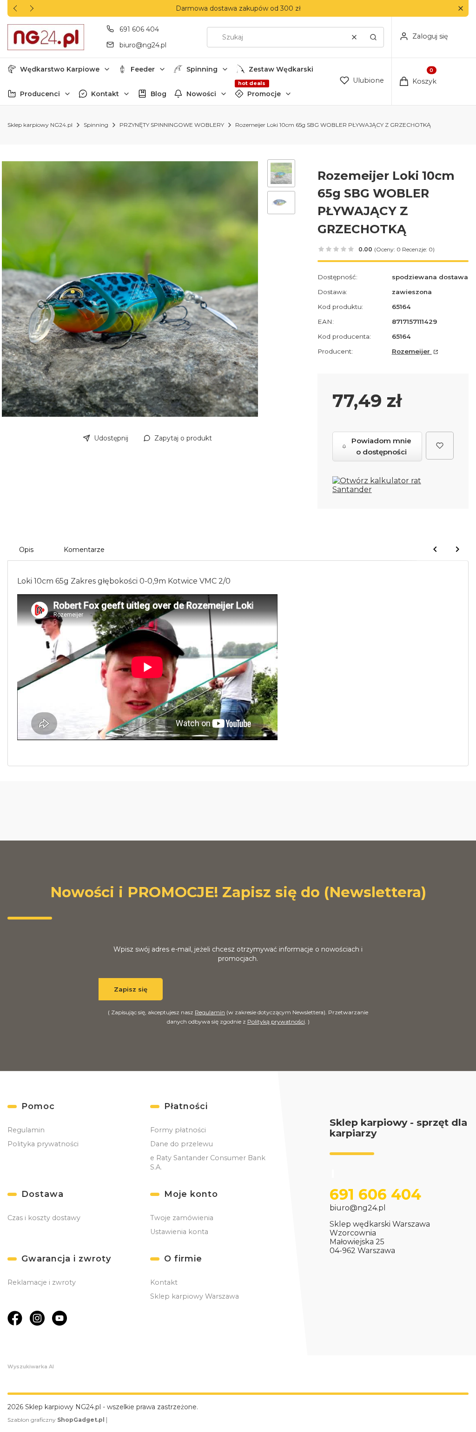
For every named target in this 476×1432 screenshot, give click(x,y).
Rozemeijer (412, 351)
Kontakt (105, 94)
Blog (158, 94)
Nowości (201, 94)
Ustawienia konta (179, 1232)
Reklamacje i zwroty (41, 1282)
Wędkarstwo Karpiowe (59, 69)
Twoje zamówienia (181, 1218)
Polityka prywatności (43, 1144)
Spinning (202, 69)
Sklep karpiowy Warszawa (194, 1296)
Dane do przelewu (181, 1144)
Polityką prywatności (276, 1021)
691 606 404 (139, 29)
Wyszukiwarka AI (30, 1366)
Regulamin (210, 1012)
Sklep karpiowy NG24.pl (40, 124)
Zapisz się (130, 989)
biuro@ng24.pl (142, 45)
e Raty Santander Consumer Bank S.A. (207, 1162)
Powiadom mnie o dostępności (381, 446)
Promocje (264, 94)
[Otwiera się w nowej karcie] (14, 1318)
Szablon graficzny (56, 1419)
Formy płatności (178, 1130)
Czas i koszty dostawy (43, 1218)
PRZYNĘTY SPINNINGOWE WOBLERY (171, 124)
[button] (460, 8)
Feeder (143, 69)
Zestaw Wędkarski (281, 69)
